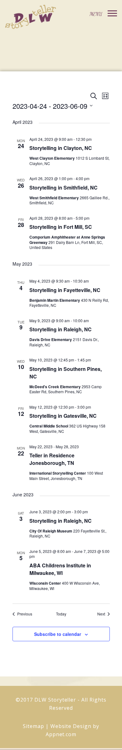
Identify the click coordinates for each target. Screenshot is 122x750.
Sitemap (33, 726)
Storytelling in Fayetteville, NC (64, 290)
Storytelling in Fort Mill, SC (60, 226)
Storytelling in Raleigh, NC (60, 329)
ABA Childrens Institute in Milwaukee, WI (60, 569)
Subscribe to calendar (57, 634)
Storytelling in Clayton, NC (60, 148)
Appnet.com (61, 734)
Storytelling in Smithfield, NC (63, 187)
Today (61, 613)
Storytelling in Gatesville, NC (63, 415)
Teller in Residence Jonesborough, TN (51, 459)
